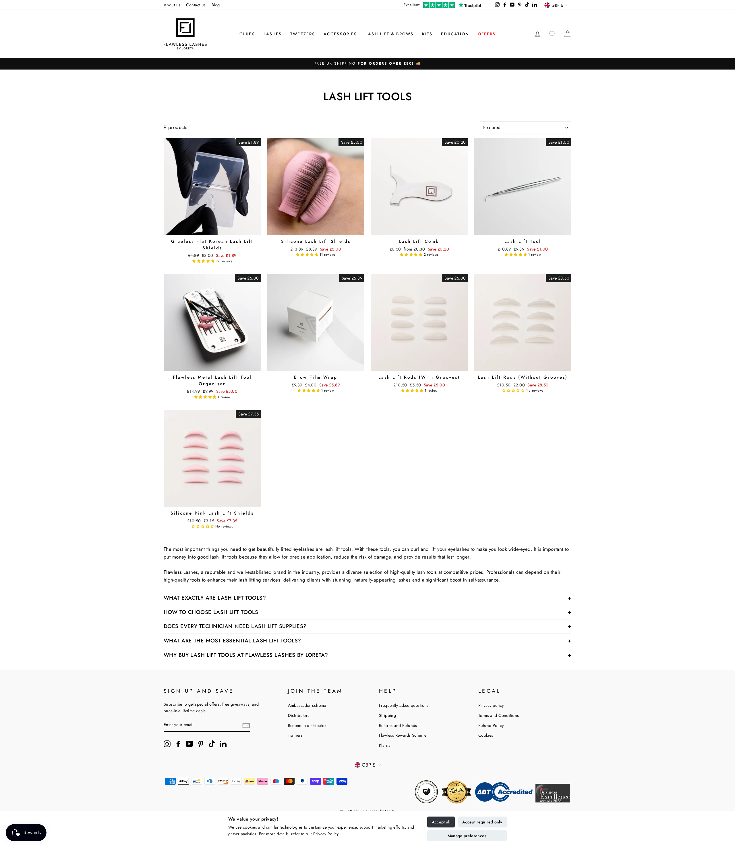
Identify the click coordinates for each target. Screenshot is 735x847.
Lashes (273, 34)
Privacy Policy (326, 834)
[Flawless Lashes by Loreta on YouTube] (189, 744)
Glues (247, 34)
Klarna (385, 745)
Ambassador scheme (307, 705)
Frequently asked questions (404, 705)
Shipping (387, 715)
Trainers (295, 735)
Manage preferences (467, 836)
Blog (216, 5)
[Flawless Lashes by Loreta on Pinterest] (200, 744)
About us (172, 5)
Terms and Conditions (498, 715)
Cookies (485, 735)
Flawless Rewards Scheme (403, 735)
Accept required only (482, 822)
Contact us (196, 5)
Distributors (299, 715)
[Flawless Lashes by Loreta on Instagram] (167, 744)
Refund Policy (491, 725)
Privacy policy (491, 705)
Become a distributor (307, 725)
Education (455, 34)
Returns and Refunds (398, 725)
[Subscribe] (246, 725)
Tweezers (302, 34)
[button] (204, 261)
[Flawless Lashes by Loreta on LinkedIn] (223, 744)
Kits (427, 34)
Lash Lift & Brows (389, 34)
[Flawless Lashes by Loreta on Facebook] (178, 744)
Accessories (340, 34)
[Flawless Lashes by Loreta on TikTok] (211, 744)
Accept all (441, 822)
